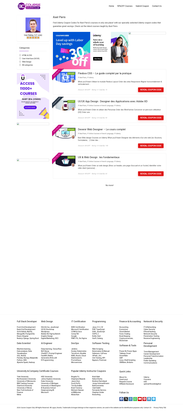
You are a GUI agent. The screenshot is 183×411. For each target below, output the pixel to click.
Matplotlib (34, 358)
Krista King (96, 395)
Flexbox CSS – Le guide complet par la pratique (104, 73)
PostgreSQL (30, 334)
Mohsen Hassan (77, 390)
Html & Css (45, 327)
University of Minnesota (26, 381)
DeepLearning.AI (47, 390)
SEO (56, 338)
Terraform (75, 353)
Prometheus (76, 360)
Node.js (20, 338)
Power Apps (132, 351)
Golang (100, 338)
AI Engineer (46, 343)
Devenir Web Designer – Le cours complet (102, 129)
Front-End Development (26, 327)
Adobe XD (45, 334)
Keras (47, 351)
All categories (27, 65)
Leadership (148, 358)
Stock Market (124, 332)
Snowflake (123, 356)
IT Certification (78, 321)
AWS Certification (78, 327)
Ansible (83, 353)
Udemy (91, 77)
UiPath (94, 356)
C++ (98, 327)
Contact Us (157, 6)
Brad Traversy (76, 388)
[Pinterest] (144, 399)
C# (102, 327)
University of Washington (51, 386)
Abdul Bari (75, 395)
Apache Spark (22, 362)
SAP (121, 358)
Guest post (123, 379)
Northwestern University (26, 379)
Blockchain (123, 341)
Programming (99, 321)
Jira (99, 356)
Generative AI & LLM (49, 358)
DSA (94, 332)
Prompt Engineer (55, 353)
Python (20, 360)
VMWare (122, 362)
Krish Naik (96, 377)
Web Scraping (97, 349)
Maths (50, 356)
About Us (123, 377)
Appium (95, 360)
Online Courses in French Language (101, 105)
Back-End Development (26, 329)
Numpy (26, 358)
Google (74, 336)
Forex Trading (124, 334)
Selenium (96, 353)
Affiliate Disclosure (126, 384)
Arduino (130, 362)
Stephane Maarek (78, 379)
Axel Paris (83, 77)
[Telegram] (154, 399)
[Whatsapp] (135, 399)
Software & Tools (127, 345)
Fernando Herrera (99, 390)
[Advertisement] (33, 264)
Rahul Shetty (97, 379)
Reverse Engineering (152, 338)
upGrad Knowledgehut (152, 384)
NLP (42, 351)
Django (26, 338)
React (19, 336)
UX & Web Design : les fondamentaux (99, 157)
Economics (123, 329)
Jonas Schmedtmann (100, 383)
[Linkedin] (149, 399)
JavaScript (54, 327)
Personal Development (150, 344)
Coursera (147, 379)
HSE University (46, 377)
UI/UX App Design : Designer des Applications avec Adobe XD (113, 101)
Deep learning (46, 349)
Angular (25, 336)
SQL (18, 356)
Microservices (76, 362)
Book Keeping (124, 336)
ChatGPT (44, 353)
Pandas (20, 358)
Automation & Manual (100, 351)
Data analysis (22, 351)
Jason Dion (75, 381)
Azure (78, 356)
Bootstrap (50, 329)
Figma (52, 334)
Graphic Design (47, 336)
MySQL (29, 332)
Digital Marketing (47, 338)
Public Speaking (150, 361)
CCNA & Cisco (76, 332)
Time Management (151, 352)
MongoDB (21, 334)
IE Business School (48, 388)
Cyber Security (149, 329)
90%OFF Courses (124, 6)
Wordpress (45, 332)
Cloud (83, 356)
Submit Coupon (142, 6)
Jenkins (74, 349)
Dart (99, 336)
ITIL (76, 338)
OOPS (94, 334)
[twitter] (126, 399)
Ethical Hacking (149, 332)
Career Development (152, 354)
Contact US (147, 408)
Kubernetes (81, 351)
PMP (73, 338)
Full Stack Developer (27, 321)
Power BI (122, 351)
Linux (121, 360)
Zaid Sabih (96, 388)
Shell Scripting (129, 360)
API (103, 358)
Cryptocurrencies (126, 338)
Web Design (26, 62)
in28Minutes (76, 392)
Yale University (23, 377)
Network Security (150, 334)
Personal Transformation (153, 356)
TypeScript (100, 329)
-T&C (164, 408)
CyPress (103, 353)
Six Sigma (83, 338)
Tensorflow (57, 349)
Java (94, 327)
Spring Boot (34, 338)
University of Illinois (24, 388)
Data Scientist (24, 343)
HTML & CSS (27, 55)
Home (111, 6)
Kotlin (94, 336)
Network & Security (153, 321)
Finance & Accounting (130, 321)
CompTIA (75, 334)
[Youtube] (140, 399)
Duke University (47, 381)
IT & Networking (150, 327)
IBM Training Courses (25, 383)
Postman (102, 360)
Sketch (57, 334)
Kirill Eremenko (98, 386)
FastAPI (44, 356)
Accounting (123, 327)
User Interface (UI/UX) (30, 59)
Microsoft (45, 392)
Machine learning (23, 349)
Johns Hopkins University (51, 379)
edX (145, 382)
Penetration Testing (151, 336)
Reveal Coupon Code (150, 90)
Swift (94, 338)
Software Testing (100, 343)
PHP (93, 329)
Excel (128, 353)
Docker (74, 351)
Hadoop (32, 362)
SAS (25, 360)
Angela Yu (75, 377)
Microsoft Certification (80, 329)
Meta (19, 395)
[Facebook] (121, 399)
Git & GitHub (21, 332)
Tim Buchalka (76, 386)
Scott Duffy (75, 383)
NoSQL (23, 356)
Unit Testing (97, 358)
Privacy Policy (158, 408)
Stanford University (24, 386)
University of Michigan (49, 383)
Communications (150, 363)
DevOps (75, 343)
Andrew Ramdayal (99, 381)
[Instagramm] (131, 399)
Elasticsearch (76, 358)
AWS (73, 356)
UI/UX (43, 329)
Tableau (122, 353)
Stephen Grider (98, 392)
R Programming (47, 360)
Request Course (125, 382)
